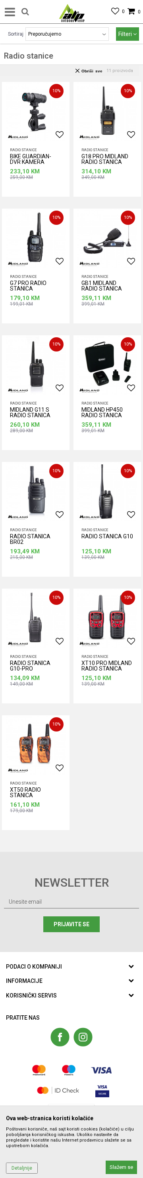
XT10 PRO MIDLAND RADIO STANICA (106, 666)
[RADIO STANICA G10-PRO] (36, 618)
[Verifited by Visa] (102, 1090)
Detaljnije (22, 1168)
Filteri (125, 34)
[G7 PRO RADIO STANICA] (36, 238)
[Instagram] (83, 1037)
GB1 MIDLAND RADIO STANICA (101, 286)
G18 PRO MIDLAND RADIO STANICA (104, 159)
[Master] (39, 1070)
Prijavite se (71, 924)
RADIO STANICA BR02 (30, 539)
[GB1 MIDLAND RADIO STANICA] (107, 238)
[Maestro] (68, 1070)
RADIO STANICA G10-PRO (30, 666)
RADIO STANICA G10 (107, 537)
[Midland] (18, 137)
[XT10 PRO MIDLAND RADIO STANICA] (107, 618)
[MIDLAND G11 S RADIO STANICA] (36, 365)
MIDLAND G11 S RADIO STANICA (30, 412)
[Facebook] (60, 1037)
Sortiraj (15, 34)
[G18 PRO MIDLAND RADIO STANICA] (107, 111)
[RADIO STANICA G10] (107, 491)
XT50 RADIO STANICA (25, 792)
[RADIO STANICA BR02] (36, 491)
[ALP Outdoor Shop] (72, 12)
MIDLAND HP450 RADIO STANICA (102, 412)
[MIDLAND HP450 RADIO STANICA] (107, 365)
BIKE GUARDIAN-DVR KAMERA (30, 159)
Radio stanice (23, 150)
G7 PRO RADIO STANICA (28, 286)
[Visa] (101, 1070)
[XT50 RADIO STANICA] (36, 745)
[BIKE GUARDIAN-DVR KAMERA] (36, 111)
